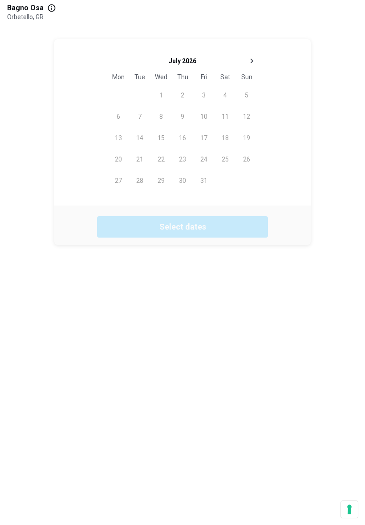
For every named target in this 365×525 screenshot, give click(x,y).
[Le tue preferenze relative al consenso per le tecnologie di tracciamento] (349, 509)
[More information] (51, 8)
